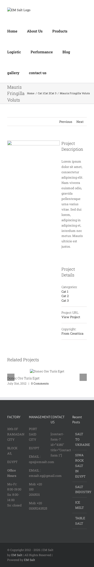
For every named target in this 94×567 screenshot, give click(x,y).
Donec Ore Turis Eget (23, 378)
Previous (65, 121)
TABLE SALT (79, 521)
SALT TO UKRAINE (79, 439)
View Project (70, 317)
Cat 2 (65, 296)
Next (80, 121)
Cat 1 (64, 291)
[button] (57, 72)
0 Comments (40, 383)
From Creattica (72, 333)
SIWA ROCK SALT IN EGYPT (79, 466)
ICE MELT (79, 505)
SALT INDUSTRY (79, 489)
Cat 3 (65, 300)
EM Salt (16, 555)
